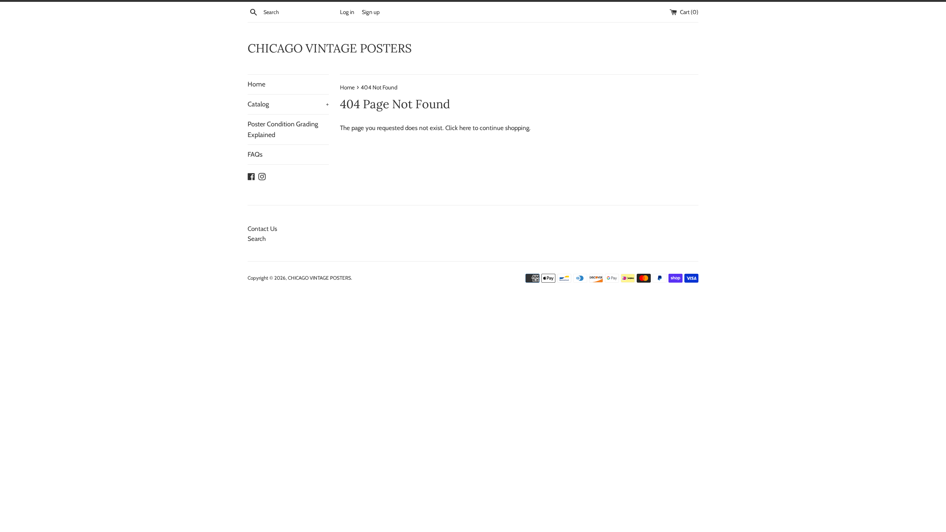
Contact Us (262, 228)
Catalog (288, 104)
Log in (347, 12)
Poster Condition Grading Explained (283, 129)
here (465, 128)
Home (256, 84)
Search (257, 238)
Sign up (371, 12)
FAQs (255, 154)
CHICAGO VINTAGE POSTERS (330, 48)
